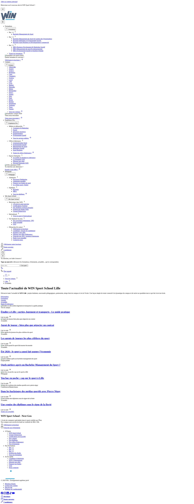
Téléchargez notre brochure (12, 244)
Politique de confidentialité (13, 489)
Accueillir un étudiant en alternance (24, 158)
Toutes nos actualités (7, 411)
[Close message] (3, 9)
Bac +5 (11, 451)
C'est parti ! (24, 265)
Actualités (4, 302)
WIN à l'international (15, 460)
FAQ (14, 224)
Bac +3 (11, 449)
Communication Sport (20, 143)
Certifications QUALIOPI (17, 436)
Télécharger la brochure (20, 229)
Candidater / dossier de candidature (24, 231)
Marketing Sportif (18, 148)
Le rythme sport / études (20, 185)
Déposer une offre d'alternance (22, 234)
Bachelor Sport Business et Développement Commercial (31, 42)
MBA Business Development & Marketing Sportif (29, 47)
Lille (6, 281)
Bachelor (16, 189)
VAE (10, 466)
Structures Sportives (19, 132)
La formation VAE (19, 159)
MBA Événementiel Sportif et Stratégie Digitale (28, 51)
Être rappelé (7, 271)
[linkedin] (7, 494)
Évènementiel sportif (19, 135)
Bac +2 (11, 447)
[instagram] (5, 494)
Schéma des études (15, 453)
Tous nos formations (15, 455)
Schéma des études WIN (21, 209)
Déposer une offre (18, 161)
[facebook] (2, 494)
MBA (15, 191)
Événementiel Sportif (19, 145)
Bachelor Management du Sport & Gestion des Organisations (32, 39)
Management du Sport (20, 146)
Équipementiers (18, 133)
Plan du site (8, 487)
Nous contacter (13, 467)
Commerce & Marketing (20, 128)
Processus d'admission (20, 179)
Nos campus (13, 438)
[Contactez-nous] (2, 268)
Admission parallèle (19, 181)
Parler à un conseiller (19, 238)
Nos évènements (14, 444)
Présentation (5, 297)
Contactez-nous (18, 240)
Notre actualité (17, 222)
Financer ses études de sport (22, 183)
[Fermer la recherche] (3, 256)
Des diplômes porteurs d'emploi (23, 208)
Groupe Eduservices (19, 211)
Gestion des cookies (11, 485)
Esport (15, 130)
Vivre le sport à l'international (22, 216)
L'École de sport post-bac (21, 204)
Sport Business (17, 150)
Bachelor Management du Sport (23, 34)
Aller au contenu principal (9, 2)
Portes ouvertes (8, 247)
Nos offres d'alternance (16, 442)
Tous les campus (10, 278)
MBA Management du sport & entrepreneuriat (27, 49)
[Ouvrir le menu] (3, 22)
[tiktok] (10, 494)
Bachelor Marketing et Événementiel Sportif (27, 41)
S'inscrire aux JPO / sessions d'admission (26, 236)
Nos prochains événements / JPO (23, 220)
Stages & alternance (7, 304)
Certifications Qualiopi (20, 206)
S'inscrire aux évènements (12, 428)
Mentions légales (10, 484)
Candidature (7, 250)
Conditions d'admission (16, 458)
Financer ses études (15, 464)
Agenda (3, 300)
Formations (4, 298)
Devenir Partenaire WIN (20, 163)
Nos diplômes (13, 440)
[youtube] (13, 494)
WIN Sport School (15, 433)
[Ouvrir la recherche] (3, 252)
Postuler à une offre (19, 232)
